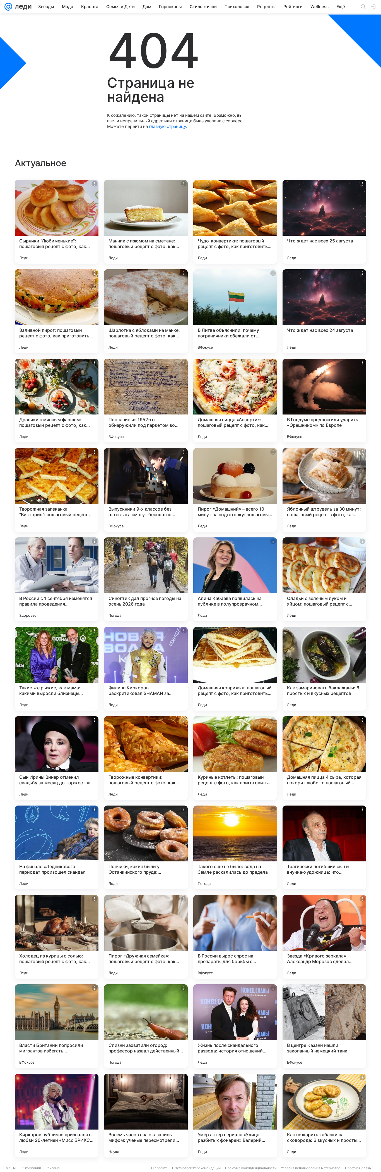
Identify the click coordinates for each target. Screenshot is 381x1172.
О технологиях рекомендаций (196, 1168)
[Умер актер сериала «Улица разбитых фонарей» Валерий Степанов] (235, 1115)
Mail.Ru (11, 1168)
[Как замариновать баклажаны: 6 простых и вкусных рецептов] (324, 669)
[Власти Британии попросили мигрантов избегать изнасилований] (56, 1026)
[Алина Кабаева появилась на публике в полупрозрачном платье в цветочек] (235, 579)
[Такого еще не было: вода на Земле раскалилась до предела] (235, 847)
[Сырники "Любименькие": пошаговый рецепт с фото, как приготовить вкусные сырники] (56, 222)
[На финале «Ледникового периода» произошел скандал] (56, 847)
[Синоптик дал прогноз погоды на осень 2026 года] (146, 579)
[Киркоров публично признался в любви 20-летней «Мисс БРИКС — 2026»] (56, 1115)
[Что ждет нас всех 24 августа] (324, 311)
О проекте (159, 1168)
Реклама (52, 1168)
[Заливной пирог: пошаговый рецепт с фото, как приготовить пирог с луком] (56, 311)
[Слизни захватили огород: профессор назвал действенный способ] (146, 1026)
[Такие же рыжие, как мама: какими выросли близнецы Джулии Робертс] (56, 669)
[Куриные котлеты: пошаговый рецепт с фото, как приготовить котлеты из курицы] (235, 758)
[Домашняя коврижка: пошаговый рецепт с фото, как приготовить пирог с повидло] (235, 669)
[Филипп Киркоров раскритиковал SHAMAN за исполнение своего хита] (146, 669)
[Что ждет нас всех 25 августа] (324, 222)
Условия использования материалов (311, 1168)
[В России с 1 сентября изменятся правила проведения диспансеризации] (56, 579)
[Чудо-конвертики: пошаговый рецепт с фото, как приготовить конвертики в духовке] (235, 222)
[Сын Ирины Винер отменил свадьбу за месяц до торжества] (56, 758)
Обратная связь (358, 1168)
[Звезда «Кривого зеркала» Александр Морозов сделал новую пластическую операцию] (324, 937)
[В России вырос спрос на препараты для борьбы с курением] (235, 937)
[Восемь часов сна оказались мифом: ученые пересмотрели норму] (146, 1115)
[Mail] (8, 6)
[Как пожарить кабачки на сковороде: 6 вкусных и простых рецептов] (324, 1115)
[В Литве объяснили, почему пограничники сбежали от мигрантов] (235, 311)
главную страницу (167, 126)
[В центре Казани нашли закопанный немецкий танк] (324, 1026)
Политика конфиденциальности (250, 1168)
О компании (31, 1168)
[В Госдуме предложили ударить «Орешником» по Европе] (324, 400)
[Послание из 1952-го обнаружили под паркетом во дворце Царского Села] (146, 400)
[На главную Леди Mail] (22, 6)
